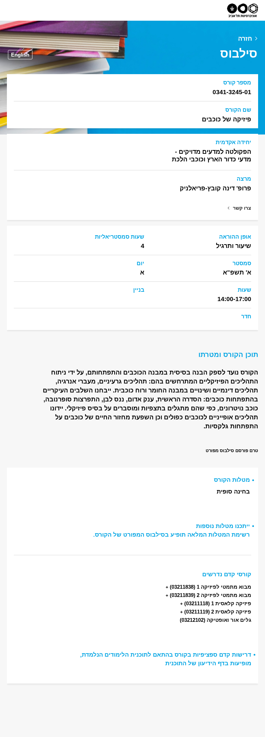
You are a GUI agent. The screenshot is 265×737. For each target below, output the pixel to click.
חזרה (245, 38)
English (20, 55)
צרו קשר (242, 208)
